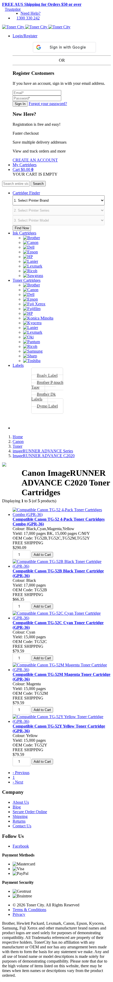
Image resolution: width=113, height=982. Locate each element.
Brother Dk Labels (43, 396)
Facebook (21, 846)
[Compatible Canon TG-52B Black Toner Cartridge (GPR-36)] (62, 566)
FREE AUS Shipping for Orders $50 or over (41, 4)
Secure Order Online (30, 811)
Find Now (22, 228)
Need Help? (30, 13)
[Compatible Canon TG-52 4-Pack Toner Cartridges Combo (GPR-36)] (62, 514)
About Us (21, 802)
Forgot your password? (48, 103)
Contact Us (22, 826)
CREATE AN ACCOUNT (35, 160)
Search (38, 184)
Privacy (19, 914)
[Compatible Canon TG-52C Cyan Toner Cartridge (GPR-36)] (62, 618)
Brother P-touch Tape (47, 384)
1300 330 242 (28, 18)
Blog (17, 807)
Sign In (20, 104)
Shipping (20, 816)
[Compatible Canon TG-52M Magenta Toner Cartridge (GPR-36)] (62, 669)
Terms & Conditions (29, 909)
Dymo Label (47, 406)
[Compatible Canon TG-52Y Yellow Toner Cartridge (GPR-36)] (62, 721)
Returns (19, 821)
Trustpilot (12, 9)
